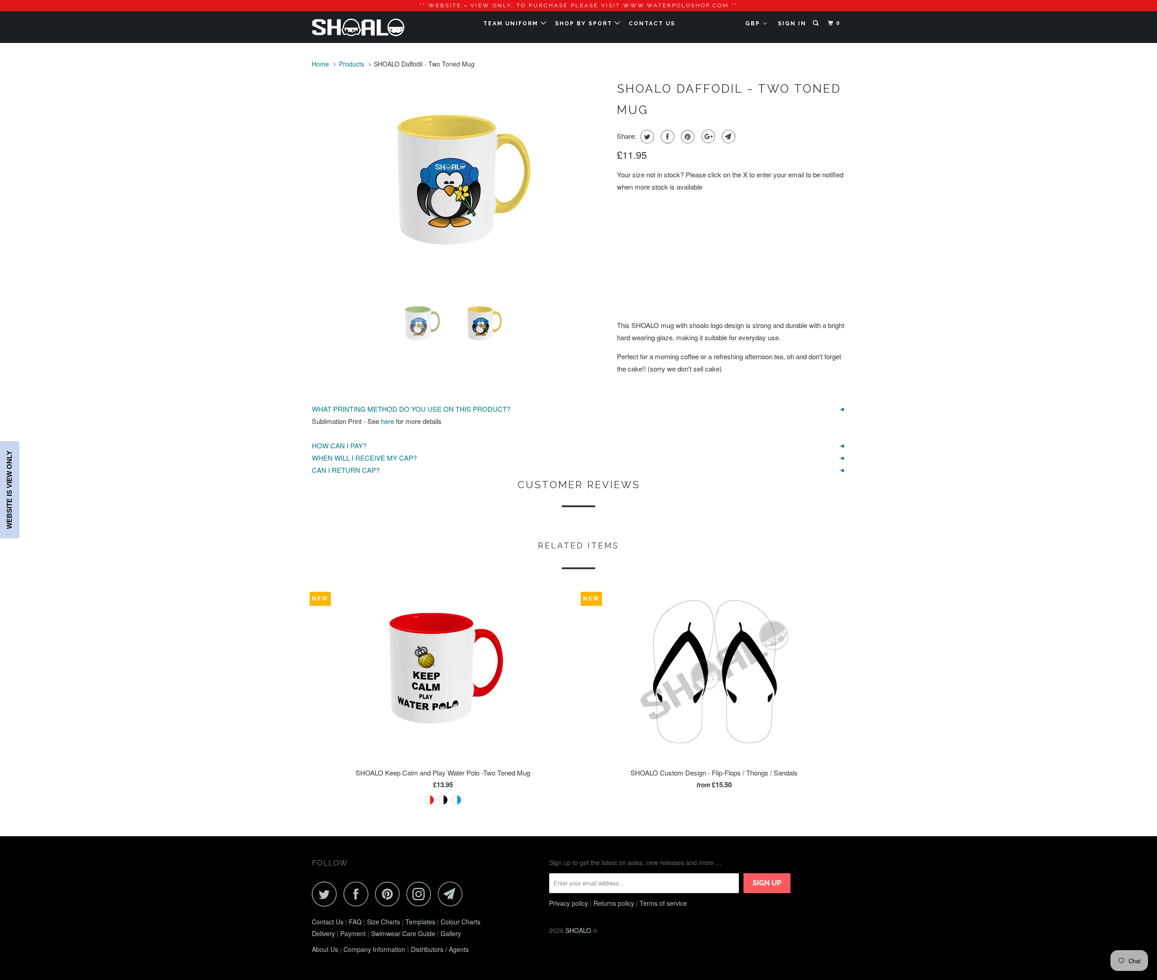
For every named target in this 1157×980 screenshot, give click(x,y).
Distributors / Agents (440, 949)
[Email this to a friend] (727, 136)
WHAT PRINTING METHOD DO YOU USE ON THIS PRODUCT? (411, 409)
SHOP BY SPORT (585, 23)
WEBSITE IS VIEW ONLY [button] (9, 490)
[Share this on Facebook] (666, 136)
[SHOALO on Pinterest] (389, 893)
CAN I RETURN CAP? (346, 470)
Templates (420, 921)
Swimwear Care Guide (403, 933)
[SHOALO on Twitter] (327, 893)
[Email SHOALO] (453, 893)
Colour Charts (460, 921)
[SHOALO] (358, 27)
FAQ (355, 921)
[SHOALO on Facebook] (358, 893)
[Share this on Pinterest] (687, 136)
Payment (353, 933)
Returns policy (613, 903)
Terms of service (663, 903)
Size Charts (383, 921)
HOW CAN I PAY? (339, 445)
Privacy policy (568, 903)
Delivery (323, 933)
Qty (623, 284)
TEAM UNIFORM (512, 23)
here (387, 421)
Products (351, 63)
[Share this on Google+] (707, 136)
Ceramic (635, 219)
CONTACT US (652, 23)
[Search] (816, 23)
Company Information (374, 949)
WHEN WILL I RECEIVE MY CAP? (364, 457)
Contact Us (327, 921)
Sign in (792, 23)
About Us (325, 949)
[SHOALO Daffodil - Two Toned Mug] (460, 183)
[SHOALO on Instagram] (421, 893)
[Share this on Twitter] (646, 136)
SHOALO (578, 930)
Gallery (451, 933)
